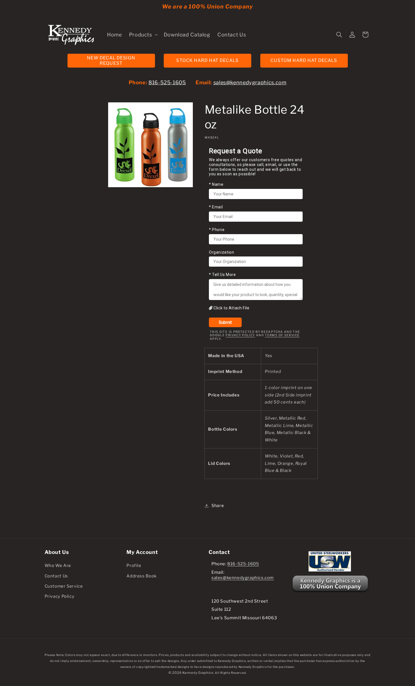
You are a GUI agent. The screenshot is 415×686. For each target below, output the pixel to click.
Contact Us (56, 576)
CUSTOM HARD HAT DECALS (303, 60)
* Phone (216, 229)
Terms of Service (282, 335)
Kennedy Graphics (197, 673)
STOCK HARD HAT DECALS (207, 60)
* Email (216, 207)
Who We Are (58, 565)
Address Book (141, 576)
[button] (142, 34)
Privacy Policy (240, 335)
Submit (225, 322)
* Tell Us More (222, 275)
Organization (221, 252)
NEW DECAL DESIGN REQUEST (111, 60)
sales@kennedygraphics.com (250, 82)
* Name (216, 184)
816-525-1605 (167, 82)
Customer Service (64, 586)
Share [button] (217, 505)
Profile (133, 565)
